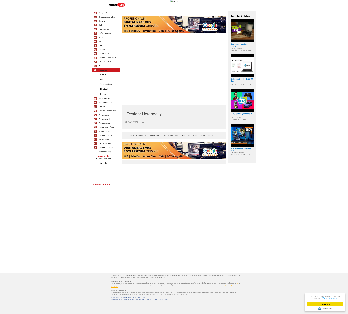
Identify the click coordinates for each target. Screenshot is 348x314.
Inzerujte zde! (103, 156)
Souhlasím (325, 304)
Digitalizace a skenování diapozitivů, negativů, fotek (128, 299)
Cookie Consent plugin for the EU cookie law (325, 308)
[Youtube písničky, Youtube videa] (117, 6)
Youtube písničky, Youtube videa (130, 297)
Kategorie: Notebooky (131, 121)
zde (238, 283)
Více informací (329, 298)
